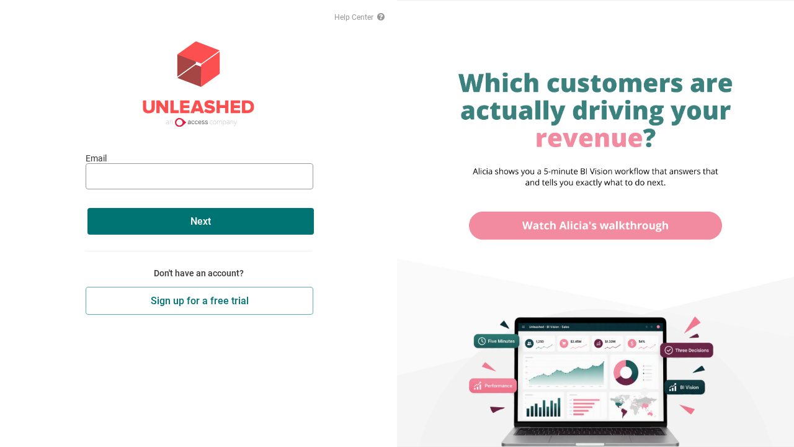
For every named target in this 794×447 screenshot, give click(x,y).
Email (96, 158)
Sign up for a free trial (200, 301)
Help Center (354, 17)
